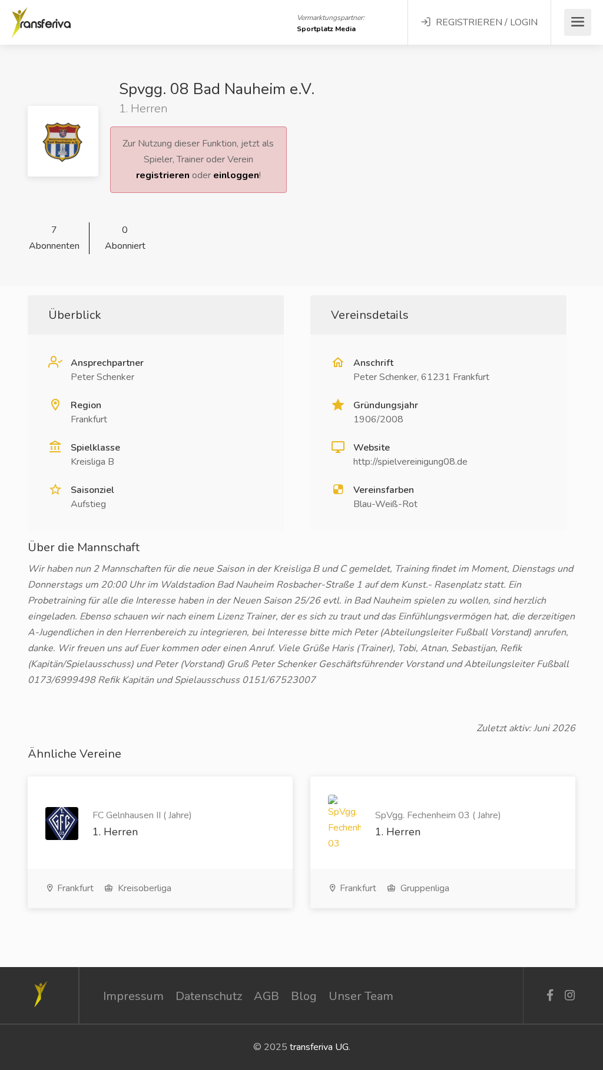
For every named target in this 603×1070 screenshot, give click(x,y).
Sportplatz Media (326, 29)
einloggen (236, 175)
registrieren (163, 175)
